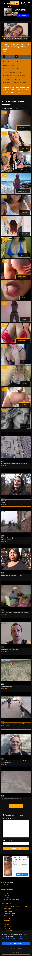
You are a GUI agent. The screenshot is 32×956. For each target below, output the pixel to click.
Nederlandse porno (10, 65)
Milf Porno (7, 897)
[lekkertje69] (16, 278)
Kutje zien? (24, 170)
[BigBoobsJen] (16, 130)
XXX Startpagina (8, 930)
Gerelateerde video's (16, 806)
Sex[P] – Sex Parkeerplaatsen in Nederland (15, 906)
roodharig (7, 82)
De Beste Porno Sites (10, 913)
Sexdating (7, 920)
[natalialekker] (16, 364)
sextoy (16, 82)
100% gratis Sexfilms (10, 917)
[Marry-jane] (16, 321)
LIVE (5, 112)
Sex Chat (6, 924)
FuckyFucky (7, 893)
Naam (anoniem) (8, 840)
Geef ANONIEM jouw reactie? (10, 818)
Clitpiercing (21, 68)
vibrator (23, 82)
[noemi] (16, 385)
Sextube (6, 892)
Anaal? (25, 319)
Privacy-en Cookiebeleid (16, 938)
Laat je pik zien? (22, 191)
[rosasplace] (16, 428)
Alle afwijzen (16, 952)
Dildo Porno (21, 62)
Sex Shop (6, 885)
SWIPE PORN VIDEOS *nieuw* (12, 899)
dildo (6, 72)
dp (22, 72)
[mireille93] (16, 342)
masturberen (8, 75)
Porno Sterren (8, 79)
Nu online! (24, 148)
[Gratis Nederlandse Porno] (11, 3)
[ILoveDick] (16, 236)
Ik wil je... (24, 298)
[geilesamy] (16, 193)
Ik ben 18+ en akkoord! (16, 943)
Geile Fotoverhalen (9, 915)
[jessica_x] (16, 257)
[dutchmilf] (16, 172)
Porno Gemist (8, 926)
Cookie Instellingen (16, 948)
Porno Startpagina (9, 928)
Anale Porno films (10, 62)
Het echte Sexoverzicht (10, 910)
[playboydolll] (16, 407)
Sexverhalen (7, 908)
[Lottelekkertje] (16, 300)
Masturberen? (23, 127)
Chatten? (24, 234)
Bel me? (25, 383)
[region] (16, 943)
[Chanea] (16, 151)
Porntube (6, 895)
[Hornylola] (16, 214)
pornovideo (19, 79)
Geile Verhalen (8, 911)
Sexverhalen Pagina (9, 918)
